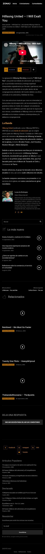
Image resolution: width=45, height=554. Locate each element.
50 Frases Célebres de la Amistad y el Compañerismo (19, 470)
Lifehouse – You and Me (9, 290)
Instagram (26, 448)
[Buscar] (40, 221)
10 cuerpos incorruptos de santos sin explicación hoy (19, 465)
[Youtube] (21, 211)
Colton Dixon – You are (36, 290)
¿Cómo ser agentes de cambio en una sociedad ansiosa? (15, 257)
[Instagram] (18, 211)
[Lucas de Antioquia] (7, 202)
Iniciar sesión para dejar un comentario (22, 422)
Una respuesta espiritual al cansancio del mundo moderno (16, 247)
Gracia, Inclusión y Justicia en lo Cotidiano (16, 237)
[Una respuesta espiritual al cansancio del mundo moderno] (39, 248)
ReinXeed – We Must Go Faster (16, 327)
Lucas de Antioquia (21, 192)
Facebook (12, 448)
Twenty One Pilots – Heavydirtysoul (18, 361)
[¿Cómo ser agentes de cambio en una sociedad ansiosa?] (39, 258)
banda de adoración (21, 131)
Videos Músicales (8, 32)
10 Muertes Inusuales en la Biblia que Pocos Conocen (19, 493)
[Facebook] (15, 211)
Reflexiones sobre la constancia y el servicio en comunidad (17, 267)
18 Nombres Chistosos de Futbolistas (14, 481)
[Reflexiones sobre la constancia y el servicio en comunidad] (39, 267)
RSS (37, 448)
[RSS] (33, 448)
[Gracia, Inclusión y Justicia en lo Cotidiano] (39, 238)
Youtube (25, 452)
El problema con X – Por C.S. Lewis (13, 503)
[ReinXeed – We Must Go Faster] (22, 313)
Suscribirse (22, 532)
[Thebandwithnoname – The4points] (22, 381)
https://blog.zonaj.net (21, 195)
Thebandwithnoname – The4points (18, 395)
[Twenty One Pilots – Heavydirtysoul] (22, 347)
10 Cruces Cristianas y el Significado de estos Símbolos (19, 476)
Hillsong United (7, 128)
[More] (33, 69)
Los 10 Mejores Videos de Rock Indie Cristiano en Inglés (20, 498)
